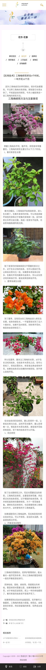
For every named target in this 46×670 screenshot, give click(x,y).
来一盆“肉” (6, 642)
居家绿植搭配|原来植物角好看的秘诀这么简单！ (34, 638)
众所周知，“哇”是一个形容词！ (34, 642)
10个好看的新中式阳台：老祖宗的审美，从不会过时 (12, 638)
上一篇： (14, 620)
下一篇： (13, 623)
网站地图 (23, 660)
